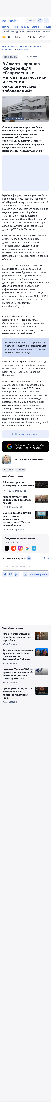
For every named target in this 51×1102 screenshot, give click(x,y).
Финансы (25, 26)
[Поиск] (39, 20)
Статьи (35, 26)
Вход (46, 558)
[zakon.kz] (10, 20)
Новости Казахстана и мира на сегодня (21, 46)
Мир (16, 26)
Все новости (8, 49)
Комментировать (38, 574)
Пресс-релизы (24, 49)
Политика (7, 26)
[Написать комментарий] (25, 566)
